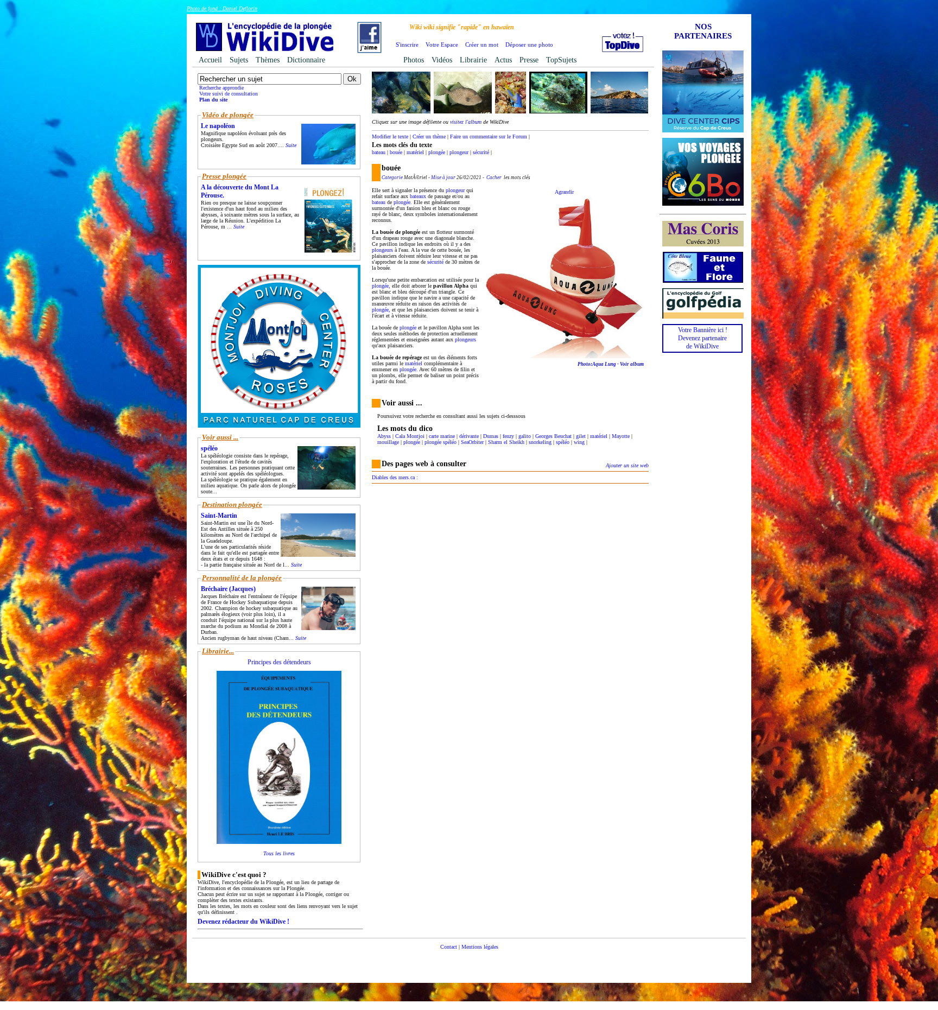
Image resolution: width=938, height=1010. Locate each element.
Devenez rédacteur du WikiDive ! (243, 921)
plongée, (381, 286)
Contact (448, 947)
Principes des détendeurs (279, 662)
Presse (528, 60)
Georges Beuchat (553, 436)
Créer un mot (481, 44)
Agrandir (564, 192)
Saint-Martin (219, 515)
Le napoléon (218, 126)
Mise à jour (443, 177)
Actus (503, 60)
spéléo (562, 442)
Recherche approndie (221, 88)
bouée (396, 152)
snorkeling (540, 442)
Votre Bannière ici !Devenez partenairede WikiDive (702, 338)
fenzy (508, 436)
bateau (378, 152)
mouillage (388, 442)
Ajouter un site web (627, 465)
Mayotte (621, 436)
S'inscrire (407, 44)
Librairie (473, 60)
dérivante (469, 436)
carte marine (442, 436)
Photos (413, 60)
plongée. (403, 202)
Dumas (490, 436)
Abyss (384, 436)
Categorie (392, 177)
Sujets (239, 60)
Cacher (494, 177)
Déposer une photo (529, 44)
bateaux (418, 196)
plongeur (458, 152)
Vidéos (442, 60)
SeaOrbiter (472, 442)
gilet (581, 436)
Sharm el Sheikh (506, 442)
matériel (415, 152)
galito (524, 436)
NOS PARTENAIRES (703, 31)
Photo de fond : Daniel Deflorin (222, 8)
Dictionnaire (306, 60)
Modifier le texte (390, 136)
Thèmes (268, 60)
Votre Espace (442, 44)
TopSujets (561, 60)
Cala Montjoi (409, 436)
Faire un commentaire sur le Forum (488, 136)
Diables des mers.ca (393, 477)
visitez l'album (465, 122)
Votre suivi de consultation (228, 94)
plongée (436, 152)
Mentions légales (479, 947)
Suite (291, 145)
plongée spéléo (440, 442)
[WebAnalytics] (469, 963)
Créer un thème (429, 136)
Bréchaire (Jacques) (228, 589)
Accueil (210, 60)
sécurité (481, 152)
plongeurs (382, 250)
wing (579, 442)
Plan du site (213, 100)
